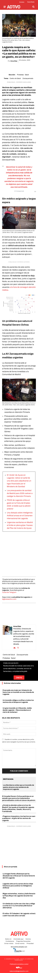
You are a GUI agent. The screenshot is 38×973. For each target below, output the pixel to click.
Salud (27, 75)
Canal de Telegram (9, 592)
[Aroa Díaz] (7, 637)
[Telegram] (26, 66)
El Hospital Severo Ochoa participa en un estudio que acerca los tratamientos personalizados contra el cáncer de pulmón (18, 798)
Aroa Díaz (13, 61)
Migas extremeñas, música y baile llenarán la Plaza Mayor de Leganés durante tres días (19, 896)
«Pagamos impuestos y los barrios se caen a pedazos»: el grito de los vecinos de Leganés (18, 818)
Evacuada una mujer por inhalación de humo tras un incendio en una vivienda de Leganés (18, 692)
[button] (33, 6)
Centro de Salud (15, 78)
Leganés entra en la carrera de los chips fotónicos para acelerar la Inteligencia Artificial (18, 886)
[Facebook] (7, 66)
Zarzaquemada (27, 78)
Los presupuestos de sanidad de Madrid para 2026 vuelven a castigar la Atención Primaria (20, 493)
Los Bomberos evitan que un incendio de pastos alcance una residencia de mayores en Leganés (18, 787)
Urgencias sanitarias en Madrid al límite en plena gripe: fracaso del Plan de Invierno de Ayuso (20, 525)
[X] (12, 66)
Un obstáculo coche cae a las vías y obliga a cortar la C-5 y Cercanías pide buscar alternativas (19, 906)
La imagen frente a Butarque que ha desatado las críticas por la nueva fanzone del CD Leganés (19, 876)
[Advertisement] (19, 553)
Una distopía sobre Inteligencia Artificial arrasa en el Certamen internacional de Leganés (20, 515)
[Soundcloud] (14, 648)
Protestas (20, 75)
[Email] (21, 66)
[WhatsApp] (16, 66)
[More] (31, 66)
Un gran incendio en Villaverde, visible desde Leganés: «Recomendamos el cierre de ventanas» (17, 710)
